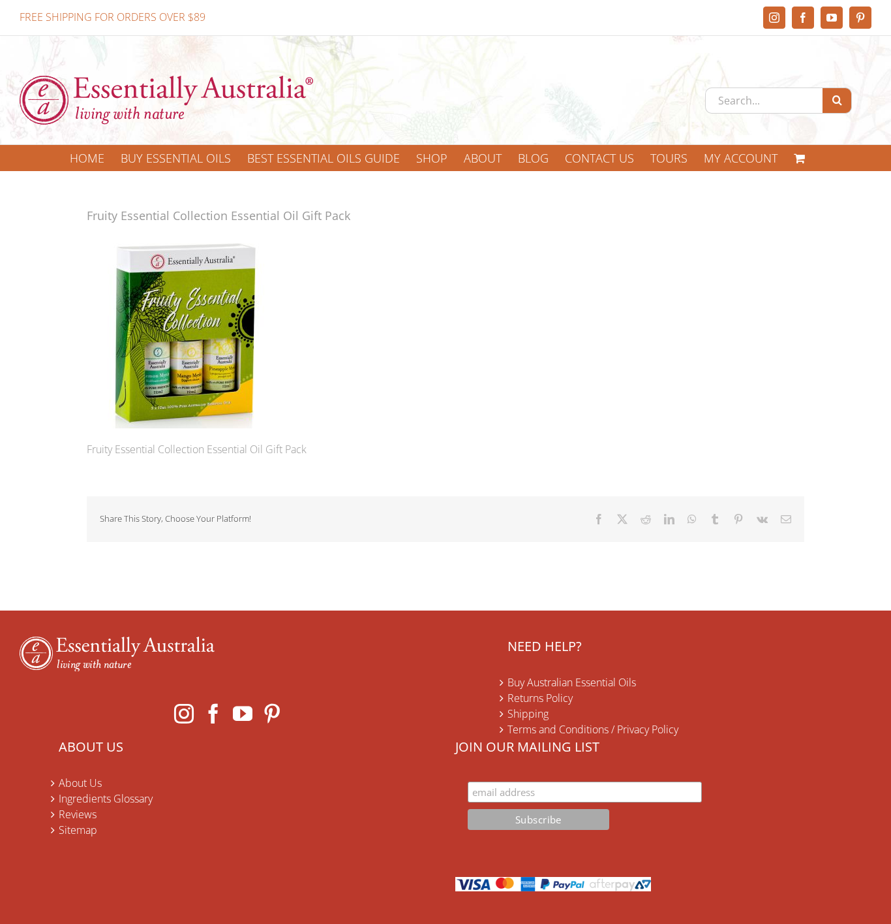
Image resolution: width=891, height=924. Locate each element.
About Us (80, 783)
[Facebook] (213, 714)
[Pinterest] (272, 714)
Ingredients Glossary (106, 798)
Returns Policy (540, 698)
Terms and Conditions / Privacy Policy (592, 729)
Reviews (78, 814)
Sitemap (78, 830)
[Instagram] (184, 714)
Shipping (528, 714)
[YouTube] (242, 714)
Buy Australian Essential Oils (571, 682)
